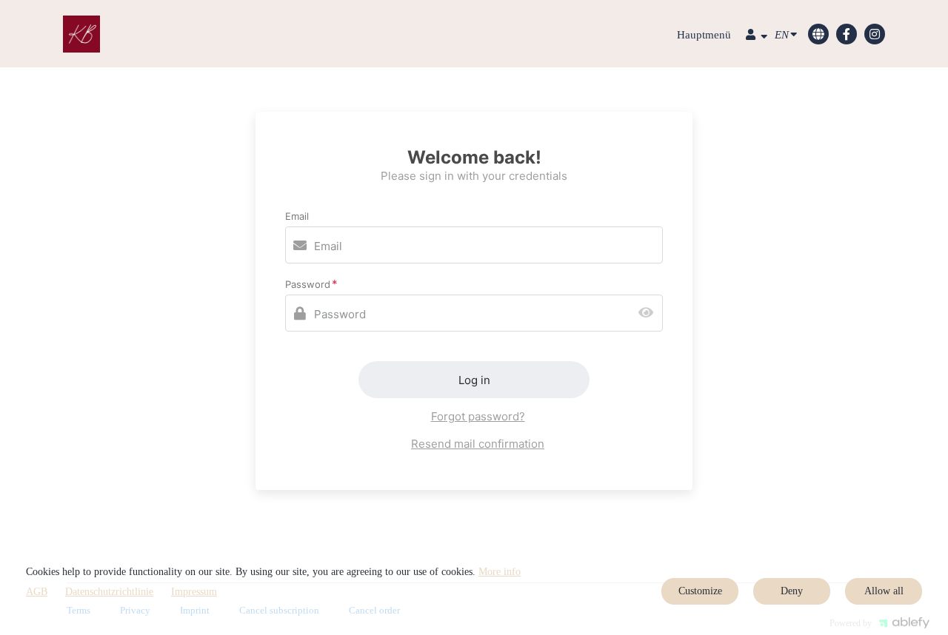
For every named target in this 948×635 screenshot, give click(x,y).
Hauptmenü (704, 35)
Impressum (194, 591)
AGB (36, 591)
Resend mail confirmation (477, 444)
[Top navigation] (756, 36)
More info (499, 571)
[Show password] (649, 313)
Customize (700, 591)
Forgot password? (478, 416)
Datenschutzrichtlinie (109, 591)
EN (782, 35)
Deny (792, 591)
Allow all (884, 591)
